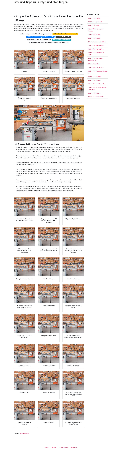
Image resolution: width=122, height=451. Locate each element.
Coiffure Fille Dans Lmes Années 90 (97, 72)
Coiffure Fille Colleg (93, 64)
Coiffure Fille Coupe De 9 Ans (97, 42)
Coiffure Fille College (94, 38)
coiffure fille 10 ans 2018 (61, 42)
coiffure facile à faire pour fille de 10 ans (39, 40)
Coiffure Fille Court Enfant (95, 67)
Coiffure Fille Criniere (94, 93)
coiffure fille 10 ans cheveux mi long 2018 (65, 34)
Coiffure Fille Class (93, 25)
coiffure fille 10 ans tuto (64, 37)
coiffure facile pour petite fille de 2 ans (40, 42)
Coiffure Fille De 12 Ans (95, 22)
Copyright (74, 447)
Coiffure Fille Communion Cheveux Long (95, 59)
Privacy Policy (64, 447)
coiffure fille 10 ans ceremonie (61, 40)
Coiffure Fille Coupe (94, 18)
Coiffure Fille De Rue (94, 34)
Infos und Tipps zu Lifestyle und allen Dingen (41, 2)
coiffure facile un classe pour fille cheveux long (41, 37)
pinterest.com (24, 433)
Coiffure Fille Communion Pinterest (95, 30)
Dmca (47, 447)
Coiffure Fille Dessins (94, 80)
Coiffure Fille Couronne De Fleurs (96, 54)
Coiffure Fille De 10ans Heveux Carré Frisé (97, 88)
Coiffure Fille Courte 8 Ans (96, 49)
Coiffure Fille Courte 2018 (95, 97)
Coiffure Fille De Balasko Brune (97, 84)
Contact (54, 447)
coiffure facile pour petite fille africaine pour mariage (35, 34)
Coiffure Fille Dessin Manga (96, 45)
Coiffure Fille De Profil (94, 77)
